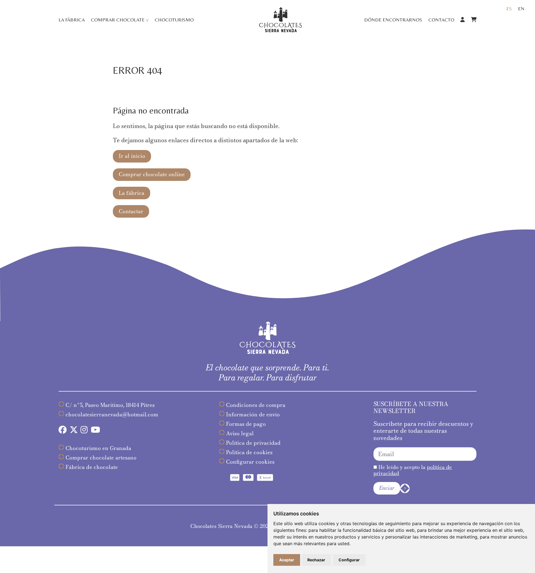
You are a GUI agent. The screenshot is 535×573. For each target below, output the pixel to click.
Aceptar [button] (286, 559)
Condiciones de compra (255, 405)
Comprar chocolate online (152, 174)
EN (521, 8)
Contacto (441, 20)
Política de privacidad (253, 443)
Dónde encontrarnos (393, 20)
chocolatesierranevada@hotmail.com (111, 414)
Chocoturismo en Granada (98, 448)
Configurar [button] (349, 559)
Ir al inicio (132, 156)
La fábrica (131, 193)
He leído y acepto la (412, 470)
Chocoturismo (174, 20)
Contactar (131, 211)
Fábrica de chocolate (91, 467)
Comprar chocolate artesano (101, 458)
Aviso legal (240, 433)
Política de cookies (249, 452)
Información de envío (253, 414)
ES (509, 8)
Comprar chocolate (118, 20)
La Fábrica (72, 20)
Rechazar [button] (316, 559)
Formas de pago (246, 424)
